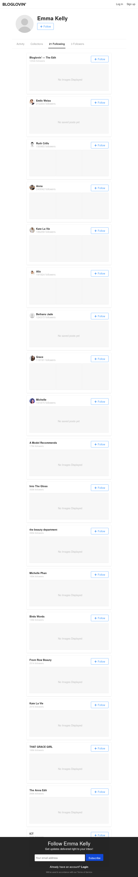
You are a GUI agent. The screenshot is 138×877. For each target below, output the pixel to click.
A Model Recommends (43, 442)
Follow (47, 26)
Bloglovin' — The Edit (42, 57)
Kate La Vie (43, 228)
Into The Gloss (38, 486)
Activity (20, 44)
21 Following (57, 44)
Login (84, 867)
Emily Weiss (43, 100)
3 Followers (77, 44)
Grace (39, 357)
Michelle (41, 399)
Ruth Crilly (42, 143)
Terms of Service (84, 872)
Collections (37, 44)
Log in (119, 4)
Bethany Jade (44, 314)
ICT (31, 833)
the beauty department (43, 529)
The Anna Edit (38, 790)
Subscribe (94, 858)
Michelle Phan (38, 573)
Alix (38, 271)
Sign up (131, 4)
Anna (39, 186)
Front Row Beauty (40, 660)
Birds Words (37, 616)
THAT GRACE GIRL (41, 746)
